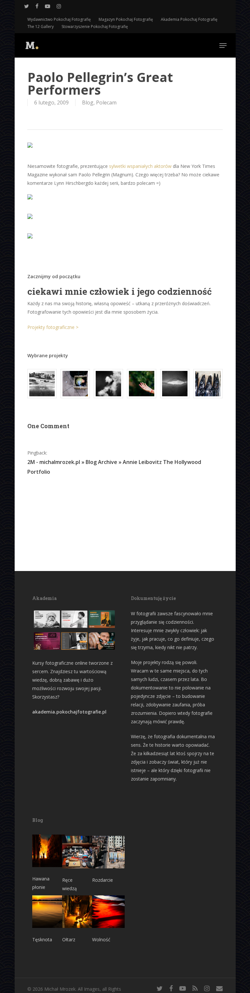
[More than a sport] (174, 383)
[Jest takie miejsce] (208, 383)
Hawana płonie (40, 883)
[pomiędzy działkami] (141, 383)
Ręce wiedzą (69, 884)
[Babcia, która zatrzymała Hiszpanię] (42, 383)
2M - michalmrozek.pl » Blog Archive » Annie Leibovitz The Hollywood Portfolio (114, 466)
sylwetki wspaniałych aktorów (140, 166)
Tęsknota (42, 939)
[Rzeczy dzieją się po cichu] (75, 383)
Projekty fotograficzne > (52, 327)
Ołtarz (68, 939)
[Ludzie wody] (108, 383)
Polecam (106, 102)
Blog (87, 102)
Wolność (101, 939)
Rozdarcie (102, 880)
